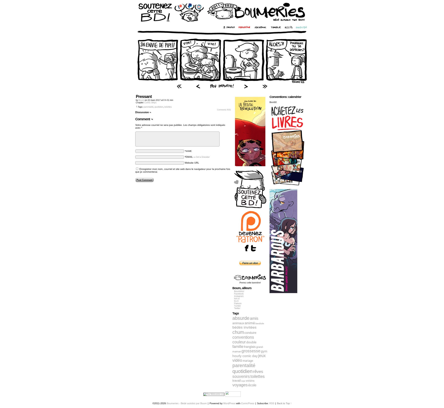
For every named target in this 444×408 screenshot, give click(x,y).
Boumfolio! (239, 291)
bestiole (259, 323)
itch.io (237, 298)
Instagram (239, 296)
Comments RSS (224, 110)
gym (264, 351)
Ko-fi (236, 301)
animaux (238, 323)
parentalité (148, 107)
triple (243, 381)
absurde (240, 318)
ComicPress (247, 403)
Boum (141, 100)
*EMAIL (197, 156)
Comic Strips (150, 102)
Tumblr (237, 306)
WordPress (229, 403)
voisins (250, 380)
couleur (239, 342)
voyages (240, 385)
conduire (250, 333)
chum (238, 332)
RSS (271, 403)
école (252, 385)
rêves (258, 371)
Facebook (239, 294)
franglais (250, 347)
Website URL (192, 162)
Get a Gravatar (203, 157)
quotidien (159, 107)
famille (237, 346)
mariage (248, 360)
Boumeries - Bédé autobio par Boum (187, 403)
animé (250, 323)
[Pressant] (222, 82)
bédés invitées (244, 327)
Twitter (237, 308)
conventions (243, 337)
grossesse (251, 351)
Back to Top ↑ (284, 403)
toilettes (168, 107)
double (251, 342)
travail (236, 380)
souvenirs (241, 376)
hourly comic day (245, 356)
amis (254, 318)
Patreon (238, 303)
